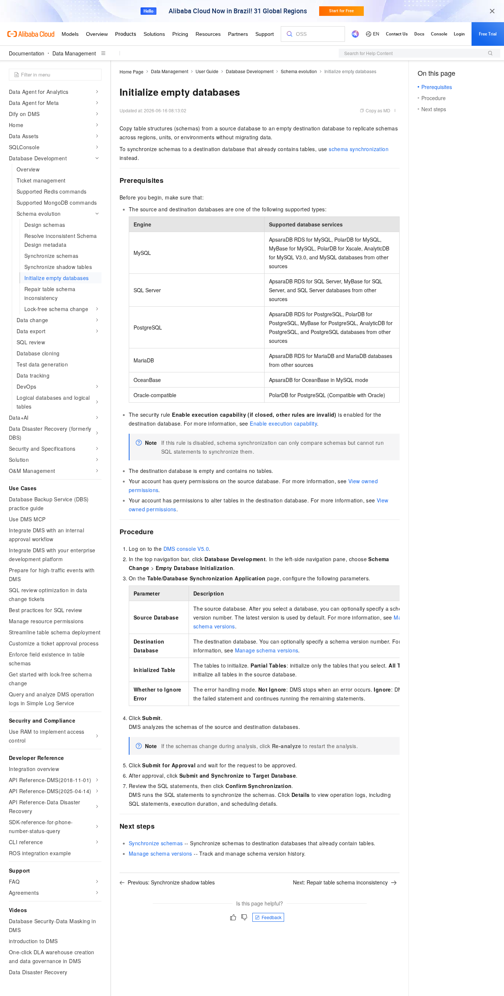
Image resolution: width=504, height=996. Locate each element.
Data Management (74, 53)
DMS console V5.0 (186, 548)
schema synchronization (359, 149)
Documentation (26, 53)
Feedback (272, 917)
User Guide (207, 71)
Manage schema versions (266, 650)
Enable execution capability (283, 423)
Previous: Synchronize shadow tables (171, 882)
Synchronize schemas (156, 843)
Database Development (249, 71)
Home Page (132, 71)
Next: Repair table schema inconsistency (340, 882)
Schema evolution (299, 71)
